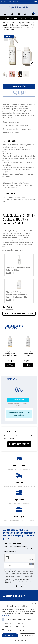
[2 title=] (9, 359)
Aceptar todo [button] (10, 635)
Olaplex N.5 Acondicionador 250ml (27, 354)
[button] (19, 640)
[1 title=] (8, 359)
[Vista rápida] (10, 349)
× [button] (35, 603)
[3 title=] (10, 359)
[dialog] (19, 622)
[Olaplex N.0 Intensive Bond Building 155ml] (19, 260)
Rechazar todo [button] (27, 635)
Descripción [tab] (19, 86)
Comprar (10, 365)
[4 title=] (11, 359)
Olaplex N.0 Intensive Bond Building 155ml (18, 268)
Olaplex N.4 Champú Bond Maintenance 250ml (10, 354)
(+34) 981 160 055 (9, 2)
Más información (7, 615)
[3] (27, 384)
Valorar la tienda (18, 399)
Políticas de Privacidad (26, 570)
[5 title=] (12, 359)
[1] (23, 384)
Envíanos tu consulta (20, 444)
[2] (25, 384)
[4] (30, 384)
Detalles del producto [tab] (19, 93)
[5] (32, 384)
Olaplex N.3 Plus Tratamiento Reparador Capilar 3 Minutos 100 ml (17, 294)
